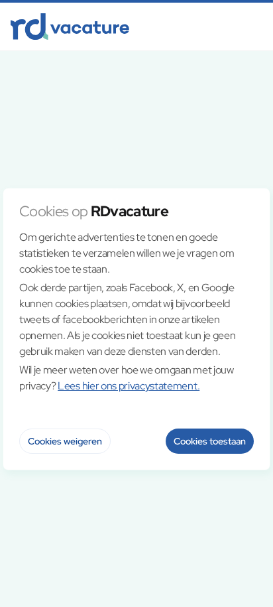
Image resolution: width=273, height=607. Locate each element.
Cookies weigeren (65, 441)
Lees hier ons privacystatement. (128, 386)
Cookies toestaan (210, 441)
